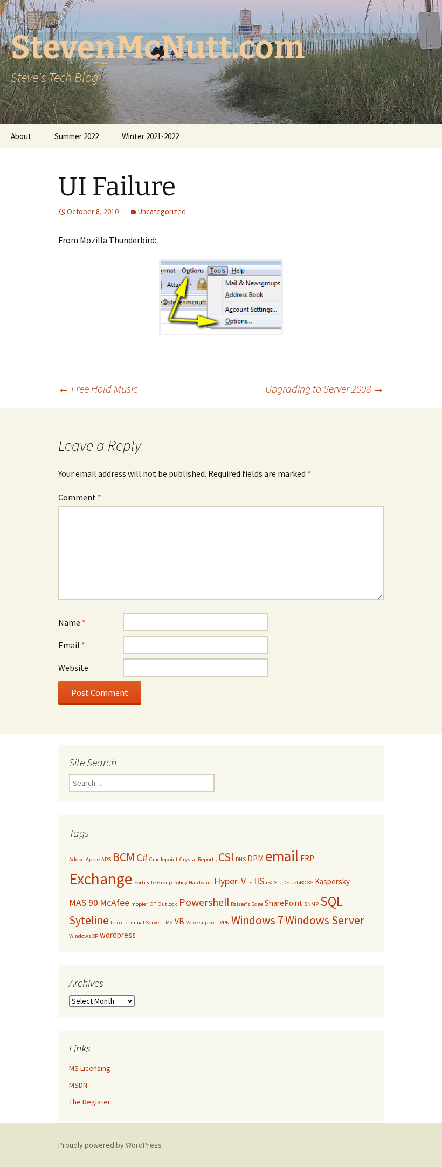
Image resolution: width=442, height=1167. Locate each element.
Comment (79, 497)
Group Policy (172, 882)
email (282, 856)
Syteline (89, 920)
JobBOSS (302, 882)
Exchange (101, 879)
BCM (124, 857)
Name (72, 622)
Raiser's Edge (247, 904)
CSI (226, 857)
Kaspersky (332, 881)
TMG (168, 922)
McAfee (114, 903)
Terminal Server (142, 922)
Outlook (167, 904)
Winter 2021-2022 (150, 136)
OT (153, 904)
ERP (307, 858)
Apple (93, 859)
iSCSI (272, 882)
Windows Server (324, 920)
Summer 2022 (76, 136)
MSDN (78, 1085)
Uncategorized (162, 211)
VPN (225, 922)
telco (116, 922)
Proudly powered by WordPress (110, 1145)
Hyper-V (230, 881)
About (21, 136)
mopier (139, 904)
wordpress (118, 935)
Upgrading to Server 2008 (324, 388)
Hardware (200, 882)
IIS (259, 881)
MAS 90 (83, 903)
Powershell (204, 902)
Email (71, 645)
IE (249, 882)
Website (73, 667)
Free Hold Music (98, 388)
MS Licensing (89, 1068)
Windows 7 (257, 920)
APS (106, 859)
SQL (331, 901)
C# (142, 857)
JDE (284, 882)
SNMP (311, 904)
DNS (241, 859)
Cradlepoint (163, 859)
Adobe (76, 859)
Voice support (202, 922)
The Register (89, 1102)
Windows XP (83, 935)
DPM (255, 858)
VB (179, 921)
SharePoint (283, 903)
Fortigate (145, 882)
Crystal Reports (198, 859)
